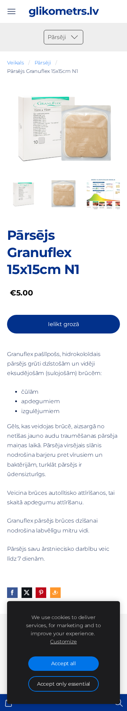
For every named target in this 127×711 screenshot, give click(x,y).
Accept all (63, 663)
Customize (63, 641)
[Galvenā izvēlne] (11, 11)
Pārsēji (43, 63)
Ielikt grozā (63, 324)
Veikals (15, 63)
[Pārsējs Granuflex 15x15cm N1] (23, 193)
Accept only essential (63, 684)
